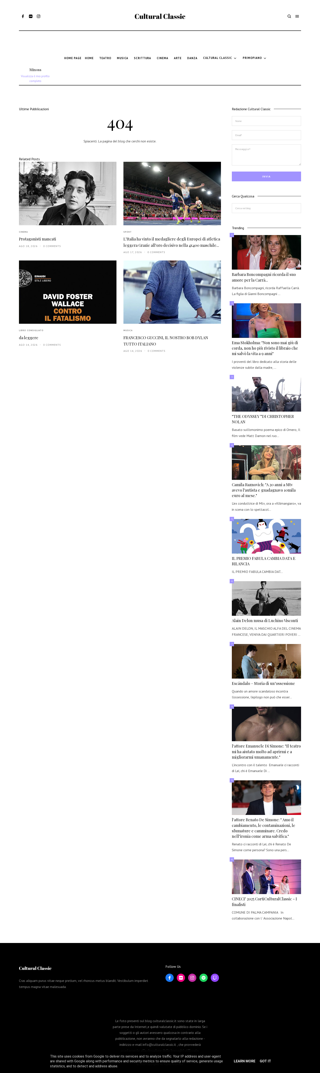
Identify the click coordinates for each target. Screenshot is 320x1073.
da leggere (28, 337)
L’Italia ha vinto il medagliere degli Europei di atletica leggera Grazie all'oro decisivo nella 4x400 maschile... (171, 242)
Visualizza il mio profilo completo (35, 78)
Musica (128, 330)
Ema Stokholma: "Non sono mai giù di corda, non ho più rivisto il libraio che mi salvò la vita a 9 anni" (265, 348)
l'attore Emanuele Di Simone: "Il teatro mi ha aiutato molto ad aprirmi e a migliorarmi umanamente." (266, 751)
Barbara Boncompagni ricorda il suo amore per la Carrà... (264, 277)
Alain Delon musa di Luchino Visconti (265, 620)
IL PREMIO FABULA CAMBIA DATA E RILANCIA (263, 561)
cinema (23, 231)
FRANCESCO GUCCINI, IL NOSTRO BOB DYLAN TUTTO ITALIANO (165, 341)
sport (127, 231)
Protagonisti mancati (37, 239)
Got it (265, 1061)
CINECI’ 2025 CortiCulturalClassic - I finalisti (264, 901)
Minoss (35, 69)
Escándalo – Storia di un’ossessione (263, 683)
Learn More (244, 1061)
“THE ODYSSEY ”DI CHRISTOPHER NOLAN (263, 419)
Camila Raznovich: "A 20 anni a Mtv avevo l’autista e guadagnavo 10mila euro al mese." (264, 490)
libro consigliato (31, 330)
